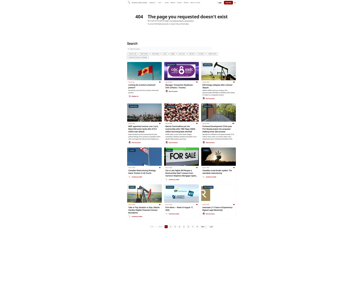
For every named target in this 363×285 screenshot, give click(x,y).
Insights (173, 54)
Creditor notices (212, 54)
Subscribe (228, 2)
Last (211, 227)
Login (220, 2)
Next (202, 227)
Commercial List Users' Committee (138, 57)
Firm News (201, 54)
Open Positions (144, 54)
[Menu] (235, 2)
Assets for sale (132, 54)
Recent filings (155, 54)
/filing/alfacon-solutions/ (181, 21)
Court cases (182, 54)
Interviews (191, 54)
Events (165, 54)
